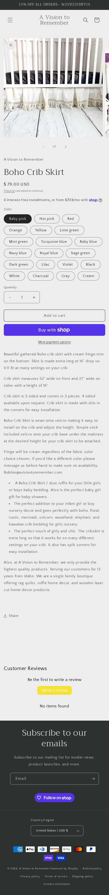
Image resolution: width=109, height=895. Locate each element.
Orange (15, 230)
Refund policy (92, 868)
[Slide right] (65, 146)
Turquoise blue (54, 242)
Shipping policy (82, 876)
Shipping (9, 191)
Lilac (46, 265)
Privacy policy (30, 876)
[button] (10, 20)
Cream (88, 276)
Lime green (69, 230)
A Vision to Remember (34, 868)
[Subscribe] (93, 779)
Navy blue (18, 253)
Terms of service (56, 876)
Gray (66, 276)
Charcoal (41, 276)
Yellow (41, 230)
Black (90, 265)
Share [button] (14, 616)
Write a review (54, 690)
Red (70, 219)
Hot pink (47, 219)
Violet (68, 265)
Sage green (80, 253)
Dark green (18, 265)
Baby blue (88, 242)
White (14, 276)
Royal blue (49, 253)
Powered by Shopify (64, 868)
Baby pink (17, 219)
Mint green (18, 242)
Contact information (57, 884)
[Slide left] (43, 146)
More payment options (54, 342)
